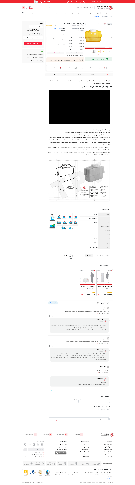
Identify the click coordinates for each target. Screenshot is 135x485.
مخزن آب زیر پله (108, 451)
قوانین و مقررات (85, 456)
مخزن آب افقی (108, 447)
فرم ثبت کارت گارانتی (84, 451)
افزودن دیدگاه (53, 303)
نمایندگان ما (63, 444)
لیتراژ (98, 13)
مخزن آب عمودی (108, 444)
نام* (107, 399)
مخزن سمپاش (102, 16)
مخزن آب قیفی (108, 454)
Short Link (88, 255)
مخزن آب (107, 16)
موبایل (75, 399)
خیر (28, 37)
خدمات (85, 13)
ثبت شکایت (86, 454)
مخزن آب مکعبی (108, 449)
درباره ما (78, 13)
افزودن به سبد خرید (31, 43)
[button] (111, 37)
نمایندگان (92, 13)
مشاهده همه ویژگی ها (56, 52)
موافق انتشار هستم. (104, 419)
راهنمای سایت (85, 449)
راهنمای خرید (86, 444)
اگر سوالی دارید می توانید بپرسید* (102, 407)
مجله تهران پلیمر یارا (61, 449)
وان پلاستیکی (109, 456)
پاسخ (51, 316)
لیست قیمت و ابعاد (65, 13)
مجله (72, 13)
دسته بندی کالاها (107, 13)
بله (38, 37)
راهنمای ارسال (85, 447)
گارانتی (57, 13)
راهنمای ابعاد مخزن (73, 52)
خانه (111, 16)
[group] (93, 51)
